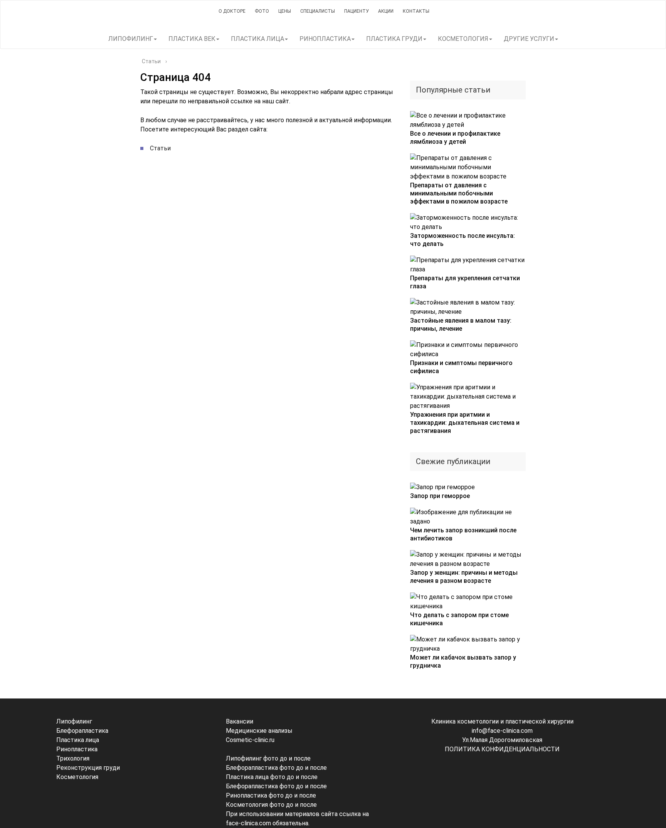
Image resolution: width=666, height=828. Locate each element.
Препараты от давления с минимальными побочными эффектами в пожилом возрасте (459, 193)
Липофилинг (74, 721)
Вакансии (239, 721)
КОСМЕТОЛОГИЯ (463, 38)
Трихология (72, 758)
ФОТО (262, 11)
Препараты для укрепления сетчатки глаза (465, 282)
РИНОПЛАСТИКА (325, 38)
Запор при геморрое (440, 496)
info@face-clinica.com (502, 730)
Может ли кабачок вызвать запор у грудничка (463, 661)
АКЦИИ (386, 11)
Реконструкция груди (88, 767)
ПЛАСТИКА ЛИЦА (257, 38)
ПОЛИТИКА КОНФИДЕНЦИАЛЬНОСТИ (502, 749)
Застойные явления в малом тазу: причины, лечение (460, 324)
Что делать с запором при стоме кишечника (459, 619)
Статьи (160, 148)
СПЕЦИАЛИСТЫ (317, 11)
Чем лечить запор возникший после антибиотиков (463, 534)
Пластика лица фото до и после (272, 777)
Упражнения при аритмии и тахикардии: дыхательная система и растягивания (465, 422)
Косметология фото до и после (271, 804)
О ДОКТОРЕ (232, 11)
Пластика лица (77, 740)
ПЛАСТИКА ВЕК (191, 38)
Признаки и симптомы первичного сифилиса (461, 367)
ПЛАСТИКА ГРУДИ (394, 38)
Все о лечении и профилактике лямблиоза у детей (455, 137)
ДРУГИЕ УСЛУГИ (529, 38)
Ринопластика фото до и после (271, 795)
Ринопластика (77, 749)
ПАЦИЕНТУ (356, 11)
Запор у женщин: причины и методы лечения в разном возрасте (464, 576)
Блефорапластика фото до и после (276, 767)
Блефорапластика (82, 730)
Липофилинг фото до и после (268, 758)
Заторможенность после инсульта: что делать (462, 239)
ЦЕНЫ (284, 11)
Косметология (77, 777)
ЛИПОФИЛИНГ (130, 38)
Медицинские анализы (259, 730)
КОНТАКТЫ (416, 11)
